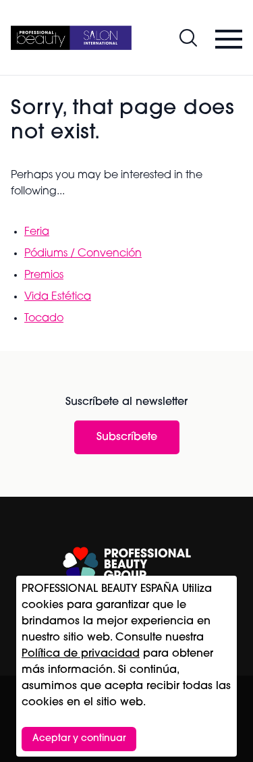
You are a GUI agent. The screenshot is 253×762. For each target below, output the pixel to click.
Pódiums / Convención (83, 253)
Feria (36, 232)
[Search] (188, 38)
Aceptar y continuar (78, 739)
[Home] (71, 37)
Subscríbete (126, 437)
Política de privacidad (81, 654)
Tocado (43, 318)
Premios (43, 275)
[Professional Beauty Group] (127, 564)
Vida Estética (57, 297)
